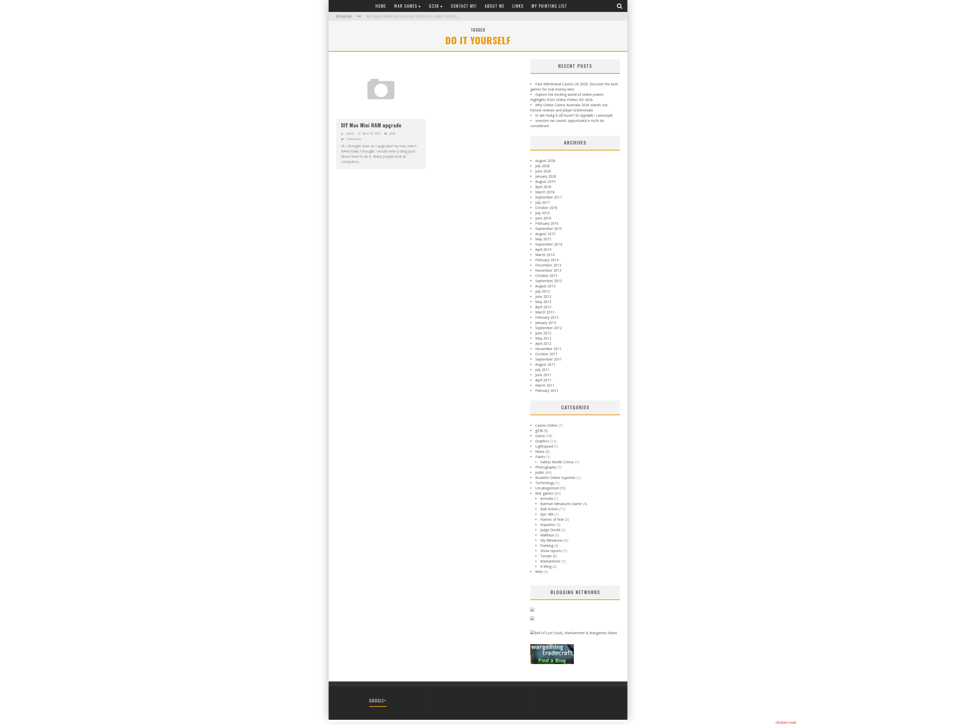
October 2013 (546, 275)
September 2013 (548, 280)
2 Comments (353, 139)
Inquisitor (547, 524)
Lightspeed (544, 446)
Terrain (546, 556)
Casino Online (546, 425)
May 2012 (543, 338)
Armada (546, 498)
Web (538, 571)
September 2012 (548, 327)
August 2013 (545, 286)
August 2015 (545, 233)
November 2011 (548, 348)
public (539, 472)
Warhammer (550, 561)
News (539, 451)
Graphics (542, 441)
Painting (546, 545)
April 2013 (543, 307)
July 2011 (542, 369)
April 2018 (543, 186)
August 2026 (545, 160)
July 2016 (542, 212)
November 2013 (548, 270)
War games (405, 6)
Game (540, 435)
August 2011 (545, 364)
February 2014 (546, 260)
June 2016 (543, 218)
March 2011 (544, 385)
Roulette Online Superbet (555, 477)
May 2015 (543, 239)
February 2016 (546, 223)
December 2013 (548, 265)
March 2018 (544, 192)
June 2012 (543, 333)
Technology (544, 482)
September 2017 (548, 197)
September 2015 (548, 228)
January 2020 (545, 176)
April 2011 (543, 380)
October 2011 (546, 354)
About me (494, 6)
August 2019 (545, 181)
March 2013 (544, 312)
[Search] (620, 6)
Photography (545, 467)
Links (518, 6)
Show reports (551, 550)
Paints (540, 456)
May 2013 (543, 301)
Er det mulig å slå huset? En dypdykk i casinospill (573, 115)
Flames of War (552, 519)
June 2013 (543, 296)
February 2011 (546, 390)
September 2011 (548, 359)
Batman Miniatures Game (561, 503)
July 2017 (542, 202)
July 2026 (542, 165)
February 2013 (546, 317)
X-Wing (545, 566)
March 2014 (544, 254)
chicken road (786, 722)
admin (350, 133)
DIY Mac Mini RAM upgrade (371, 125)
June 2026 (543, 171)
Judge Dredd (550, 529)
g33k (434, 6)
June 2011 (543, 374)
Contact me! (464, 6)
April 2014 (543, 249)
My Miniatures (551, 540)
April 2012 (543, 343)
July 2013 (542, 291)
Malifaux (547, 535)
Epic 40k (546, 514)
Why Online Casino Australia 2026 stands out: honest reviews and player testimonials (429, 16)
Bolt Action (549, 509)
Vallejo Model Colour (557, 462)
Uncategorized (547, 488)
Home (380, 6)
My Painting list (549, 6)
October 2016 (546, 207)
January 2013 (545, 322)
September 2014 (548, 244)
